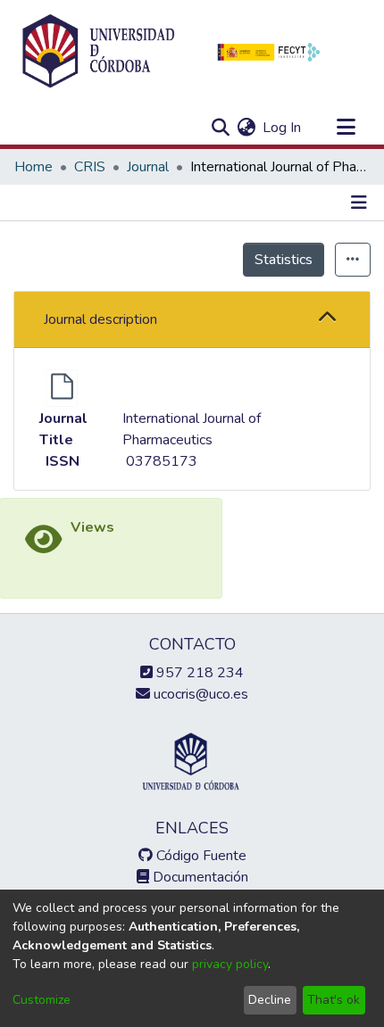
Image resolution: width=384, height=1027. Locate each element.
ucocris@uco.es (199, 694)
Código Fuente (199, 855)
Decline (269, 999)
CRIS (89, 167)
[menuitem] (246, 127)
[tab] (192, 320)
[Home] (98, 51)
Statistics (284, 259)
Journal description (100, 319)
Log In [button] (283, 127)
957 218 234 (198, 673)
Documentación (198, 877)
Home (33, 167)
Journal (148, 167)
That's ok (333, 999)
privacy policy (230, 964)
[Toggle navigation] (346, 128)
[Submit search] (220, 127)
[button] (328, 319)
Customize (42, 999)
